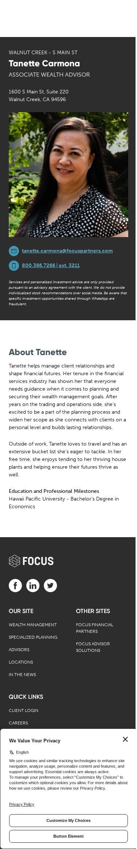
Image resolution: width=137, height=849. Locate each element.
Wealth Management (33, 624)
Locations (21, 662)
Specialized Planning (33, 637)
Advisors (19, 649)
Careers (18, 723)
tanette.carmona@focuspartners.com (67, 251)
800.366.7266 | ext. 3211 (51, 265)
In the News (22, 674)
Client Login (23, 710)
